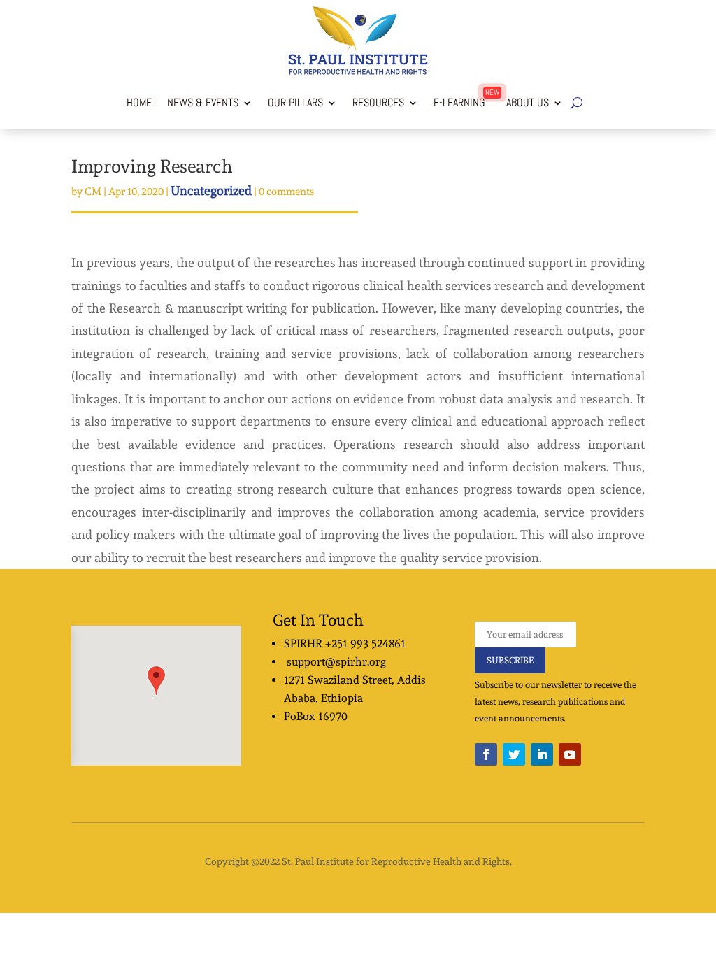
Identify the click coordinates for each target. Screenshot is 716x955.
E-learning (459, 102)
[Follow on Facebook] (486, 754)
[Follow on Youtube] (570, 754)
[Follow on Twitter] (514, 754)
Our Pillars (295, 102)
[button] (156, 680)
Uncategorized (211, 190)
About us (525, 102)
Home (139, 102)
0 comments (286, 191)
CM (93, 191)
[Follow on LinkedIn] (542, 754)
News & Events (202, 102)
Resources (378, 102)
